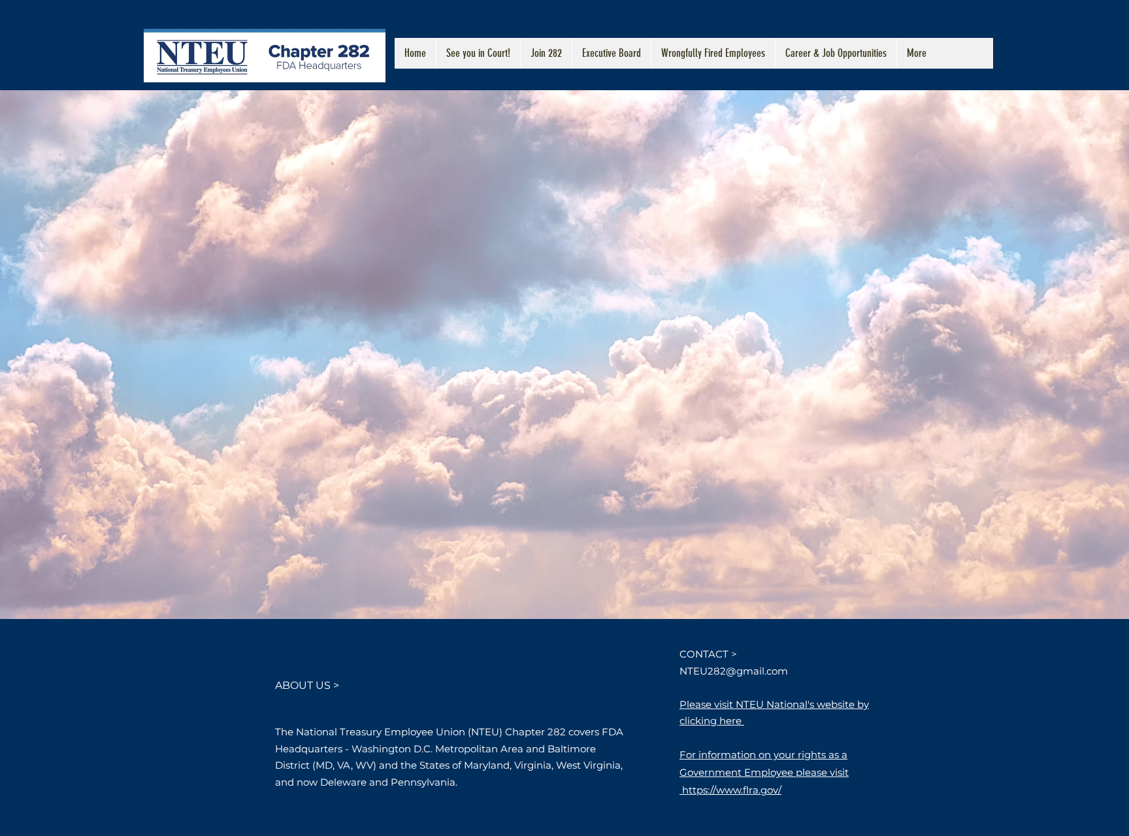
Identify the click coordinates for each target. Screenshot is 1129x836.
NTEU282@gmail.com (733, 671)
